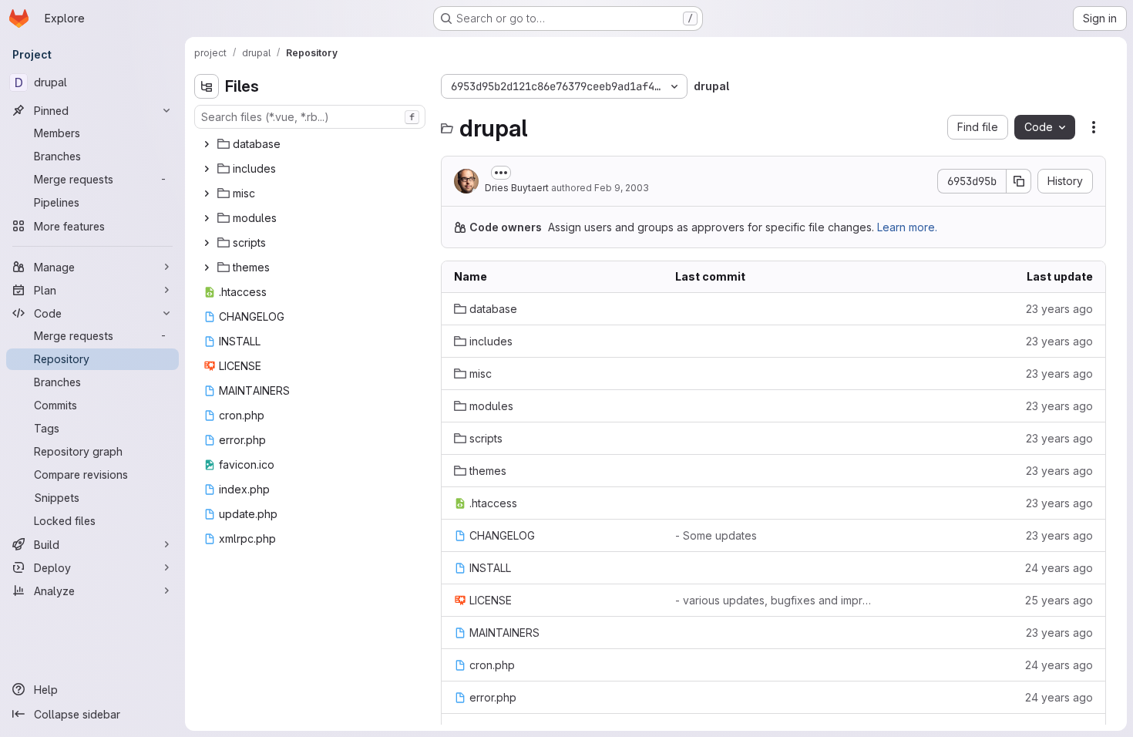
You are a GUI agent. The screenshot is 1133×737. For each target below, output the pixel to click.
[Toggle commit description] (501, 173)
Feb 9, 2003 (621, 188)
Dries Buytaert (517, 188)
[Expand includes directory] (206, 169)
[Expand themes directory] (206, 267)
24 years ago (1059, 567)
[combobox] (309, 117)
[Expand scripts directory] (206, 243)
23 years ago (1059, 308)
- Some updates (716, 535)
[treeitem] (311, 144)
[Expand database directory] (206, 144)
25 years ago (1059, 600)
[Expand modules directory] (206, 218)
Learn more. (907, 227)
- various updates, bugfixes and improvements (773, 600)
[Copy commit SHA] (1019, 181)
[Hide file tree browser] (206, 86)
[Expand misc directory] (206, 193)
